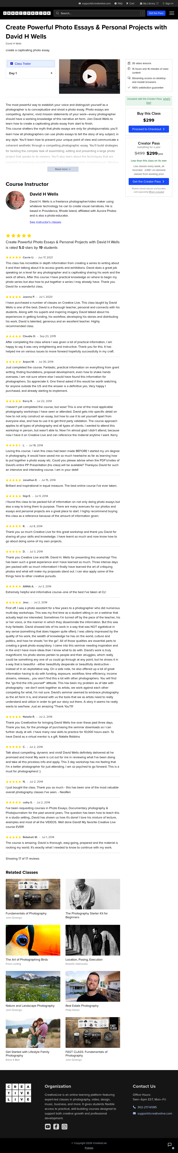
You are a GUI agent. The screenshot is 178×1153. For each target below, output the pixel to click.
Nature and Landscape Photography (30, 1005)
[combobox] (99, 13)
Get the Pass (156, 13)
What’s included (156, 191)
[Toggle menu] (172, 13)
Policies (89, 1148)
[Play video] (89, 76)
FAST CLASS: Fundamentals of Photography (86, 1054)
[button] (170, 1145)
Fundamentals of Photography (26, 913)
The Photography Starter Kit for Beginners (87, 915)
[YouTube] (48, 1127)
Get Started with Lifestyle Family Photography (27, 1054)
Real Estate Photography (82, 1005)
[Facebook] (56, 1127)
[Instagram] (64, 1127)
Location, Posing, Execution (84, 959)
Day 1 (13, 73)
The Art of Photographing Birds (27, 959)
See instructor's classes (45, 222)
